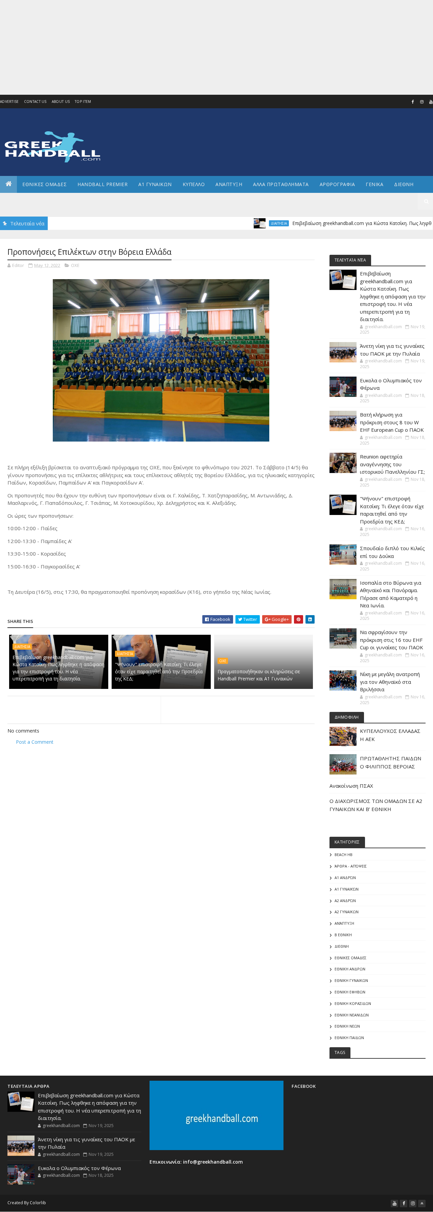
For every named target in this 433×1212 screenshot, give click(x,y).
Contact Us (35, 101)
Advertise (9, 101)
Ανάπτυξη (344, 923)
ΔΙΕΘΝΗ (342, 946)
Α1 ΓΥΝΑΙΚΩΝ (155, 184)
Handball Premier (102, 184)
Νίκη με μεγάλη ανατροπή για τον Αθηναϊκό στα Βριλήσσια (390, 682)
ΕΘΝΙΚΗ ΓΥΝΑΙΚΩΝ (351, 980)
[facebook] (412, 102)
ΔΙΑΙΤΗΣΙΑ (248, 223)
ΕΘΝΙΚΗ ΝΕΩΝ (347, 1026)
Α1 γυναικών (347, 889)
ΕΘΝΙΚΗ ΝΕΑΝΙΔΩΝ (352, 1014)
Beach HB (343, 854)
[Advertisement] (203, 47)
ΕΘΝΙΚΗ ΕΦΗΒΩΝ (350, 991)
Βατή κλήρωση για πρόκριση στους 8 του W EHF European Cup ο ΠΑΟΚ (392, 422)
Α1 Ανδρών (345, 877)
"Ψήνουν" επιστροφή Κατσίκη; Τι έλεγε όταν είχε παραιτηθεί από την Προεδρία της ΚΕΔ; (159, 671)
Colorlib (38, 1203)
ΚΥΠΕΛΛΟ (194, 184)
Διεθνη (403, 184)
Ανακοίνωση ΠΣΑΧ (351, 785)
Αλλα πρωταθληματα (281, 184)
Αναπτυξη (228, 184)
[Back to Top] (422, 1203)
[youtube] (394, 1203)
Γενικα (374, 184)
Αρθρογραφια (337, 184)
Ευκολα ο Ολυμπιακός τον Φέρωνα (79, 1168)
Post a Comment (34, 742)
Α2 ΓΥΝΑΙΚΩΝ (347, 911)
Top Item (83, 101)
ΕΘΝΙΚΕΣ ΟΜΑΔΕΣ (44, 184)
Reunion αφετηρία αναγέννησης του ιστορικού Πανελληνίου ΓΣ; (392, 464)
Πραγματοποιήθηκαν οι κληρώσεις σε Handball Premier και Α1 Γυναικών (259, 675)
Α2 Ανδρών (345, 900)
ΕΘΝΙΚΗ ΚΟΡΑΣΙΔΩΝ (353, 1003)
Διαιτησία (125, 653)
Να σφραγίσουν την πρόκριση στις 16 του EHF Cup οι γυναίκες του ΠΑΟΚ (391, 640)
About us (61, 101)
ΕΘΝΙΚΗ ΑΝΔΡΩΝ (350, 968)
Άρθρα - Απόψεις (351, 866)
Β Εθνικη (343, 934)
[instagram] (422, 102)
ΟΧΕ (75, 265)
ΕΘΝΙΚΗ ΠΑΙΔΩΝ (349, 1037)
